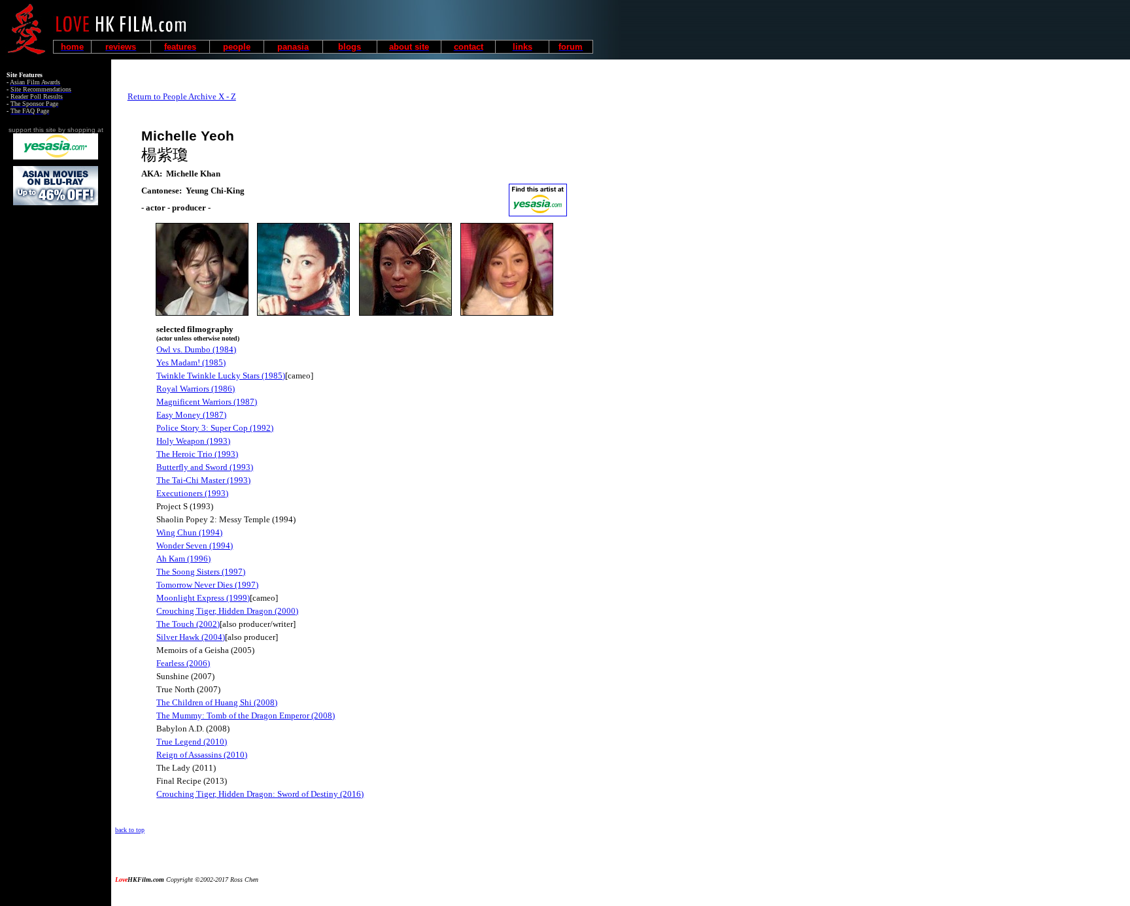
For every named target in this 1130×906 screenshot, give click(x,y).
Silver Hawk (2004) (190, 637)
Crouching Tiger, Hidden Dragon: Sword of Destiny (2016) (260, 794)
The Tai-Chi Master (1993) (203, 480)
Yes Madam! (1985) (191, 362)
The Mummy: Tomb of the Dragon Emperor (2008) (245, 715)
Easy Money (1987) (191, 415)
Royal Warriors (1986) (195, 389)
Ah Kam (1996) (183, 558)
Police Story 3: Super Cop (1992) (214, 428)
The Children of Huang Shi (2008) (216, 702)
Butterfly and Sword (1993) (204, 467)
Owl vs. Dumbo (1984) (196, 349)
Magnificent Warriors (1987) (206, 402)
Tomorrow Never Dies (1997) (207, 585)
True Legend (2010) (191, 742)
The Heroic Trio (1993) (197, 454)
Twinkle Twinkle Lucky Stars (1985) (220, 375)
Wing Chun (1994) (189, 532)
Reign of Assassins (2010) (201, 755)
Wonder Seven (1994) (194, 545)
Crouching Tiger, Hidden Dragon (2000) (227, 611)
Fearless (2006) (183, 663)
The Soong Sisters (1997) (200, 572)
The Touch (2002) (188, 624)
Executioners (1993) (192, 493)
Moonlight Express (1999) (203, 598)
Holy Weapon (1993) (193, 441)
